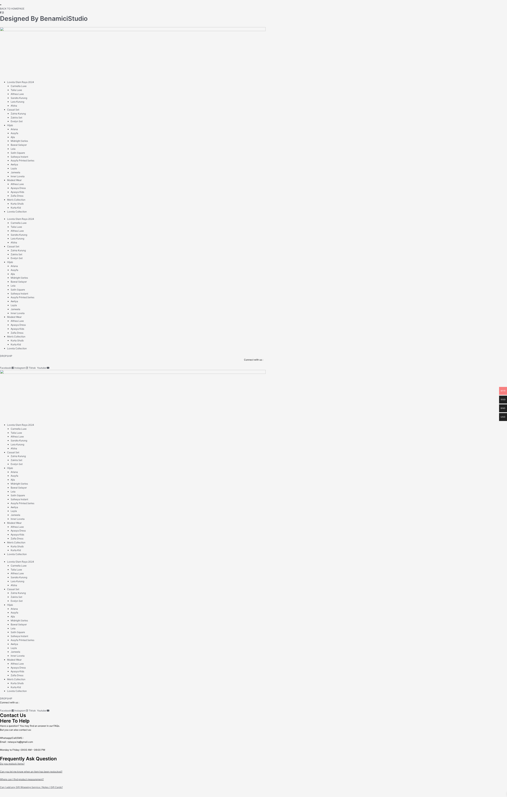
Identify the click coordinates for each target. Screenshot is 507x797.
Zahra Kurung (18, 113)
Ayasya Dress (18, 188)
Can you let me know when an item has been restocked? (31, 771)
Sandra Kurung (19, 97)
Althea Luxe (17, 93)
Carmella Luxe (19, 86)
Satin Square (18, 152)
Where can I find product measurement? (22, 779)
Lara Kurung (17, 101)
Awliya (14, 164)
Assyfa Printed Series (22, 160)
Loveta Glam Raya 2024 (20, 82)
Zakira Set (16, 117)
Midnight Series (19, 140)
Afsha (14, 105)
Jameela (15, 172)
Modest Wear (14, 180)
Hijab (10, 125)
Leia (13, 148)
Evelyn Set (17, 121)
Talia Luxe (16, 90)
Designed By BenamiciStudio (44, 18)
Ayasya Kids (17, 191)
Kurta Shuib (17, 203)
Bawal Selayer (19, 144)
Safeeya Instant (19, 156)
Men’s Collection (16, 199)
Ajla (13, 137)
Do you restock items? (12, 763)
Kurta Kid (16, 207)
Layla (14, 168)
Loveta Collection (17, 211)
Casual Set (13, 109)
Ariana (14, 129)
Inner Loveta (18, 176)
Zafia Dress (17, 195)
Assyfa (14, 133)
